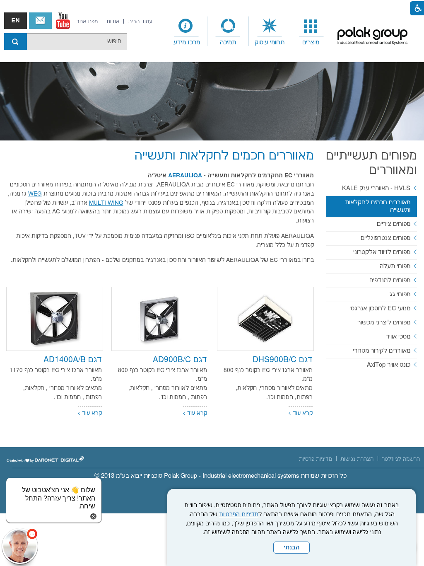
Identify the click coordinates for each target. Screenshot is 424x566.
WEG (35, 194)
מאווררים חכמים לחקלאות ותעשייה (224, 156)
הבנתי (291, 547)
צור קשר (40, 20)
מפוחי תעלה (395, 266)
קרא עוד (303, 413)
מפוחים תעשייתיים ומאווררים (371, 163)
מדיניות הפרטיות (238, 514)
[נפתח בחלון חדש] (63, 20)
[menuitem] (311, 31)
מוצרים (310, 42)
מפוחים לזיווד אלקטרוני (381, 252)
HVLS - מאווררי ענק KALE (376, 188)
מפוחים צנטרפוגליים (385, 238)
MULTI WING (106, 203)
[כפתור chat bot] (20, 546)
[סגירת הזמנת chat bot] (93, 516)
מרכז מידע (186, 42)
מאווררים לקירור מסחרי (381, 350)
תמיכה (228, 42)
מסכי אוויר (398, 336)
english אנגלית (15, 20)
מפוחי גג (399, 294)
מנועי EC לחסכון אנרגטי (379, 308)
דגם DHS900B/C (283, 360)
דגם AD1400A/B (72, 360)
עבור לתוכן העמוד (205, 8)
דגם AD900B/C (180, 360)
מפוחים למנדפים (389, 280)
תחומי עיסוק (269, 42)
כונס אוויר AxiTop (388, 364)
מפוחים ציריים (393, 223)
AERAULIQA (185, 175)
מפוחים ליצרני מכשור (383, 322)
